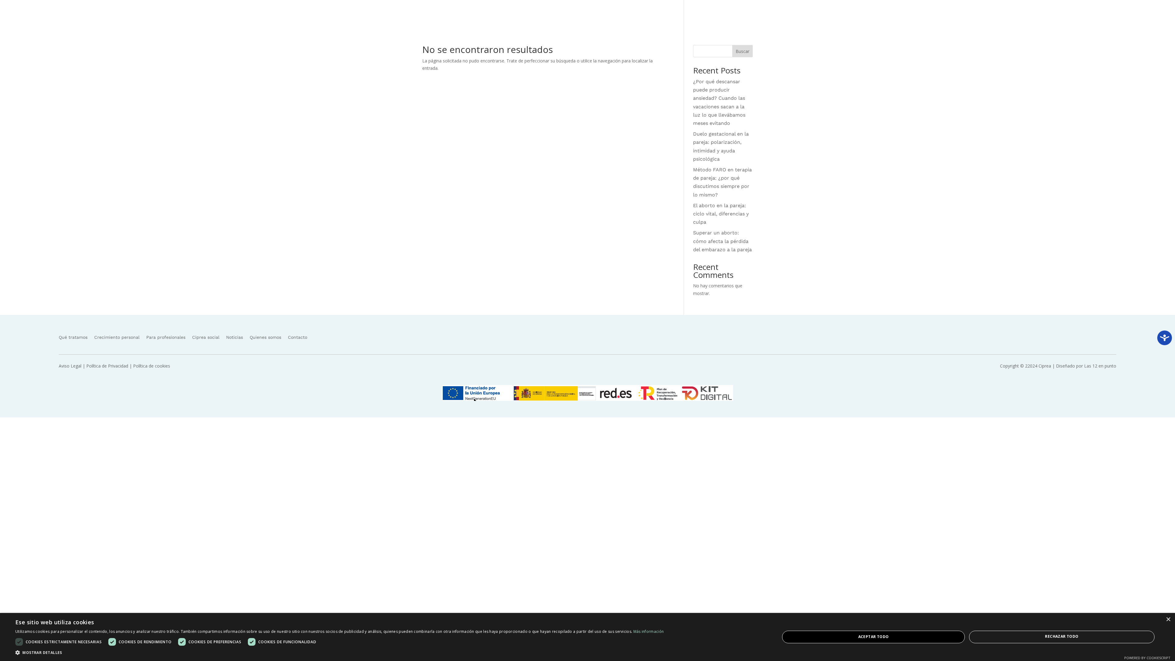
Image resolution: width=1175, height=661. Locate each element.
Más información (648, 631)
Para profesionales (165, 337)
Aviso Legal (70, 366)
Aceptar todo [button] (873, 636)
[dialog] (587, 637)
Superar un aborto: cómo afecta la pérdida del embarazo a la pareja (722, 241)
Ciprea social (969, 13)
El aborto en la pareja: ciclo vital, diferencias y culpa (721, 214)
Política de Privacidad (107, 366)
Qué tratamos (891, 13)
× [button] (1168, 619)
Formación (931, 13)
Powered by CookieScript (1147, 657)
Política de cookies (151, 366)
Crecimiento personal (117, 337)
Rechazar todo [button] (1061, 636)
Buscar (742, 51)
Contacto (1065, 13)
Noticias (999, 13)
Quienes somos (1031, 13)
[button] (339, 652)
